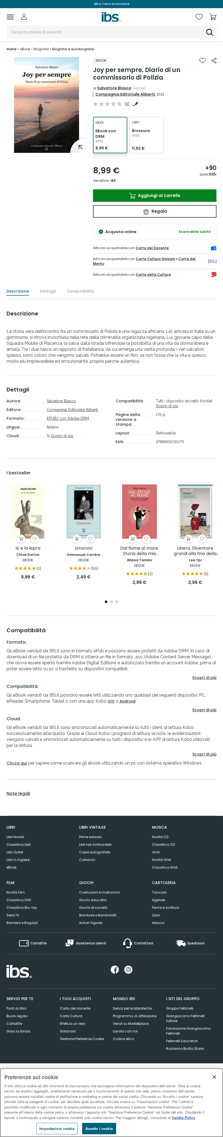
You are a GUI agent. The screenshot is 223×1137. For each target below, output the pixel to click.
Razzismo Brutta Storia (185, 1048)
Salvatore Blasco (114, 88)
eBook (12, 867)
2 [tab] (111, 602)
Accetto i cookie (99, 1128)
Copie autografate (94, 852)
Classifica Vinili (165, 867)
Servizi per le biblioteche (132, 1008)
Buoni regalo (17, 1016)
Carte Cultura (71, 1016)
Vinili (156, 852)
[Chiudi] (214, 1077)
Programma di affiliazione (134, 1016)
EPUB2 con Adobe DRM (68, 418)
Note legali (18, 794)
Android (127, 701)
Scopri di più (62, 436)
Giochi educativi (93, 900)
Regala (158, 211)
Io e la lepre (28, 548)
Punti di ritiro (16, 1008)
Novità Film (16, 892)
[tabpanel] (46, 105)
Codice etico (123, 1038)
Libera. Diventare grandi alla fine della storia (195, 551)
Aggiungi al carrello (158, 195)
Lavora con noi (125, 1031)
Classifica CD (163, 844)
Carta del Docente (152, 248)
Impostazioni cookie (56, 1128)
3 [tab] (117, 602)
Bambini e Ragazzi (22, 922)
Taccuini (159, 892)
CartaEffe (14, 1023)
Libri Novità (15, 837)
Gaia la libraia (18, 1031)
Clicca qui (17, 763)
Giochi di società (93, 907)
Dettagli (48, 291)
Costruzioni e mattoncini (99, 892)
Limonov (83, 548)
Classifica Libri (19, 844)
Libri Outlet (15, 852)
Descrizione (18, 291)
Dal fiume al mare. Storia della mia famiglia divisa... (139, 551)
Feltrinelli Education (182, 1041)
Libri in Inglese (18, 859)
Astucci (158, 922)
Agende (158, 900)
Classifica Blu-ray (22, 907)
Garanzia (68, 1031)
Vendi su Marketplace (130, 1023)
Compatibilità (80, 291)
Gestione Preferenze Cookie (82, 1038)
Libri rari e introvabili (95, 844)
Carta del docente (75, 1008)
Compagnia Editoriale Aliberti (125, 94)
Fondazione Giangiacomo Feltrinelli (188, 1031)
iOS (111, 701)
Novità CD (160, 837)
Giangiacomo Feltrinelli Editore (185, 1018)
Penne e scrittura (165, 907)
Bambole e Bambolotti (97, 915)
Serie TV (13, 915)
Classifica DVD (19, 900)
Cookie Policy (183, 1117)
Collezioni (87, 859)
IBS (113, 180)
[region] (111, 1102)
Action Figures (91, 922)
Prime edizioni (90, 837)
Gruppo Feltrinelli (179, 1008)
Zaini (156, 915)
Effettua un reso (72, 1023)
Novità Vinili (161, 859)
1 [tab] (46, 149)
